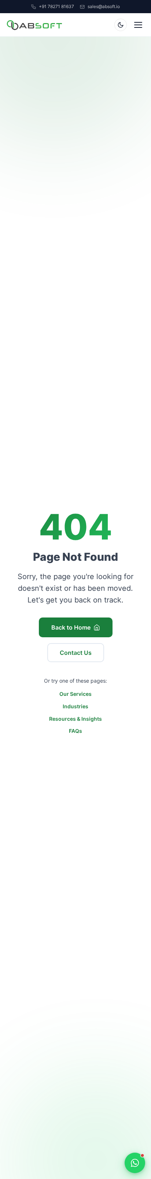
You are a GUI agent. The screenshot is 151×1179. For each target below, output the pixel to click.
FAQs (75, 731)
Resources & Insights (75, 719)
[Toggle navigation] (138, 25)
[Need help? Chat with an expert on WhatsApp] (135, 1163)
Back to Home (71, 627)
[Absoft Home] (34, 24)
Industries (75, 706)
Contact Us (76, 652)
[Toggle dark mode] (120, 25)
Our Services (75, 694)
